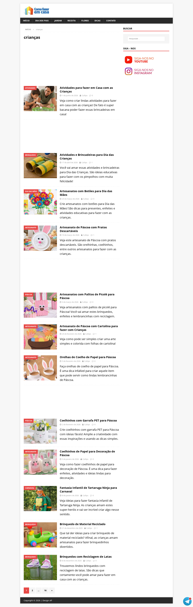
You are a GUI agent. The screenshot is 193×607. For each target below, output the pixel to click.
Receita (72, 20)
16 (45, 590)
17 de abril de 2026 (70, 162)
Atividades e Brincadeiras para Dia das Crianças (87, 156)
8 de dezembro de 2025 (72, 560)
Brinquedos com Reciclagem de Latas (86, 557)
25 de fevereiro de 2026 (71, 334)
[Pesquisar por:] (146, 38)
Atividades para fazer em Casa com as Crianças (86, 89)
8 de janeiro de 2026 (70, 495)
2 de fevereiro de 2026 (71, 424)
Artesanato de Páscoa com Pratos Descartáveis (83, 229)
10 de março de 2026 (70, 235)
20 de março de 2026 (70, 199)
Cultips (84, 95)
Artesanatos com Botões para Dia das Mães (86, 193)
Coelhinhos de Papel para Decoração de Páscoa (87, 453)
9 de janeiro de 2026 (70, 459)
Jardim (58, 20)
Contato (111, 20)
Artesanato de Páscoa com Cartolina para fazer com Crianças (89, 328)
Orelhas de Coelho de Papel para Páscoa (88, 357)
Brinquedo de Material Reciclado (82, 524)
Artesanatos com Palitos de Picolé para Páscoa (87, 296)
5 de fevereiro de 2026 (71, 361)
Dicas (97, 20)
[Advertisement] (47, 62)
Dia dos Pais (42, 20)
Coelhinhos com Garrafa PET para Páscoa (88, 420)
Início (26, 20)
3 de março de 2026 (70, 302)
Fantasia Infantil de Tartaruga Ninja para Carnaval (88, 489)
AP (51, 600)
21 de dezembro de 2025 (72, 528)
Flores (85, 20)
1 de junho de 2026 (70, 95)
